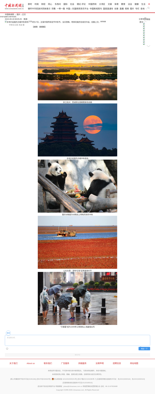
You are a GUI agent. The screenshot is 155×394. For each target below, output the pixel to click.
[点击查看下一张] (16, 22)
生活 (143, 4)
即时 (30, 4)
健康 (137, 4)
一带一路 (61, 9)
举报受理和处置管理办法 (91, 386)
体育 (116, 4)
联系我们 (48, 363)
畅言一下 (144, 349)
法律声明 (100, 363)
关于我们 (13, 363)
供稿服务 (82, 363)
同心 (50, 4)
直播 (122, 9)
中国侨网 (92, 4)
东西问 (58, 4)
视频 (127, 9)
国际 (65, 4)
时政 (37, 4)
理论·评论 (81, 4)
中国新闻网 (9, 14)
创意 (116, 9)
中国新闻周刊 (96, 9)
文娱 (110, 4)
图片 (132, 9)
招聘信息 (117, 363)
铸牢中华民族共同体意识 (39, 9)
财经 (43, 4)
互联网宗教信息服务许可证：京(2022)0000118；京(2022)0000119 (120, 379)
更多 (141, 22)
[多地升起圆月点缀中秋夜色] (144, 24)
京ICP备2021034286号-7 (87, 379)
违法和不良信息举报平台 (46, 386)
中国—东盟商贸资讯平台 (77, 9)
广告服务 (65, 363)
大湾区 (102, 4)
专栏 (137, 9)
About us (31, 363)
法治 (130, 4)
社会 (72, 4)
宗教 (54, 9)
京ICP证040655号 (43, 379)
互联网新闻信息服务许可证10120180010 (77, 383)
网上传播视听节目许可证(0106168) (23, 379)
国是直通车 (108, 9)
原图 (148, 19)
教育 (123, 4)
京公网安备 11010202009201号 (65, 379)
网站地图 (134, 363)
